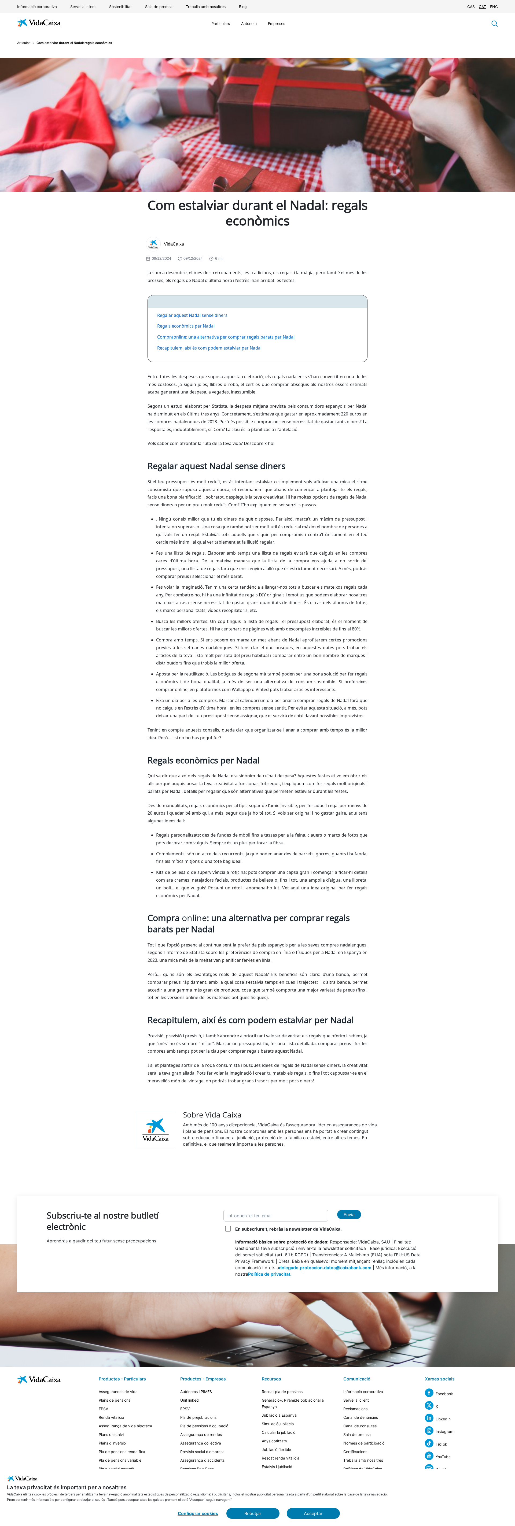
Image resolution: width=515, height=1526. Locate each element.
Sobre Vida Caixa (212, 1114)
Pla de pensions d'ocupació (204, 1426)
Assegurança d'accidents (202, 1460)
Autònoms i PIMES (196, 1391)
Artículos (23, 43)
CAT (482, 6)
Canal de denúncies (360, 1417)
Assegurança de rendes (201, 1434)
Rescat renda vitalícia (280, 1458)
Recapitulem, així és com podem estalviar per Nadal (209, 348)
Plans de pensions (114, 1400)
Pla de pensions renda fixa (122, 1451)
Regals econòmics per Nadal (186, 326)
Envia (349, 1214)
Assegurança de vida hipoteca (125, 1426)
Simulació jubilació (278, 1423)
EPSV (103, 1408)
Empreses (276, 23)
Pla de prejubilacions (198, 1417)
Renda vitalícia (111, 1417)
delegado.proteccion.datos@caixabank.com (325, 1267)
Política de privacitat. (270, 1274)
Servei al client (83, 6)
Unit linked (189, 1400)
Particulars (220, 23)
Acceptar (313, 1513)
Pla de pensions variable (120, 1460)
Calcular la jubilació (278, 1432)
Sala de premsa (158, 6)
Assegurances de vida (118, 1391)
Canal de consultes (360, 1426)
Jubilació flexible (276, 1449)
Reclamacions (355, 1408)
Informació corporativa (37, 6)
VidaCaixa (174, 244)
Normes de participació (363, 1443)
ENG (494, 6)
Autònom (249, 23)
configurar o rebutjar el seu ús (83, 1500)
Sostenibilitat (120, 6)
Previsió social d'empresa (202, 1451)
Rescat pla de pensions (282, 1391)
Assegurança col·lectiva (200, 1443)
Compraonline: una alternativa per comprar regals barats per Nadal (226, 337)
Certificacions (355, 1451)
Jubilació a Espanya (279, 1415)
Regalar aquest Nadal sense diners (192, 315)
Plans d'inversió (112, 1443)
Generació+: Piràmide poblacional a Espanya (293, 1403)
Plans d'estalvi (111, 1434)
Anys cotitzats (274, 1441)
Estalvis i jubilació (277, 1466)
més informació (40, 1500)
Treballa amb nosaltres (206, 6)
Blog (243, 6)
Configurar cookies (198, 1513)
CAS (471, 6)
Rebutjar (252, 1513)
